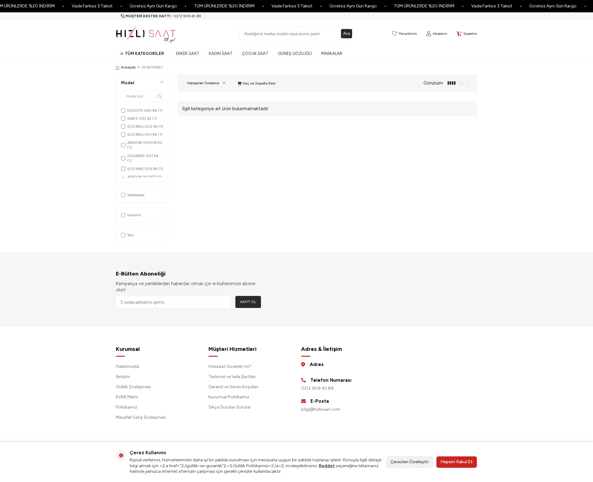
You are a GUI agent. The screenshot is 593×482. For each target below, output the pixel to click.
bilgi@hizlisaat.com (320, 409)
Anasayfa (128, 67)
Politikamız (126, 407)
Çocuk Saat (255, 53)
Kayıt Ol (248, 302)
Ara (346, 33)
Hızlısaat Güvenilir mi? (229, 366)
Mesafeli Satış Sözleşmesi (141, 417)
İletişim (123, 376)
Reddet (327, 465)
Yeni (130, 235)
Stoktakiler (136, 195)
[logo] (146, 33)
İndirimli (134, 215)
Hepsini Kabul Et (456, 461)
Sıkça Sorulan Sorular (229, 407)
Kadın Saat (221, 53)
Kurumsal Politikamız (228, 397)
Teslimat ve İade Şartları (232, 376)
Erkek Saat (188, 53)
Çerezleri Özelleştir (409, 461)
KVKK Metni (127, 397)
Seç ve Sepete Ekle (258, 83)
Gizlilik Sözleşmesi (133, 386)
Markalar (331, 53)
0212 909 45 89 (317, 388)
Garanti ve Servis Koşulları (233, 386)
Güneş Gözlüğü (295, 53)
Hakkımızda (127, 366)
